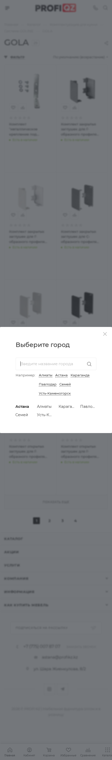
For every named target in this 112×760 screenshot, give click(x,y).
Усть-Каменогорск (55, 393)
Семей (65, 384)
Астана (61, 375)
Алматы (45, 375)
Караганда (80, 375)
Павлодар (48, 384)
